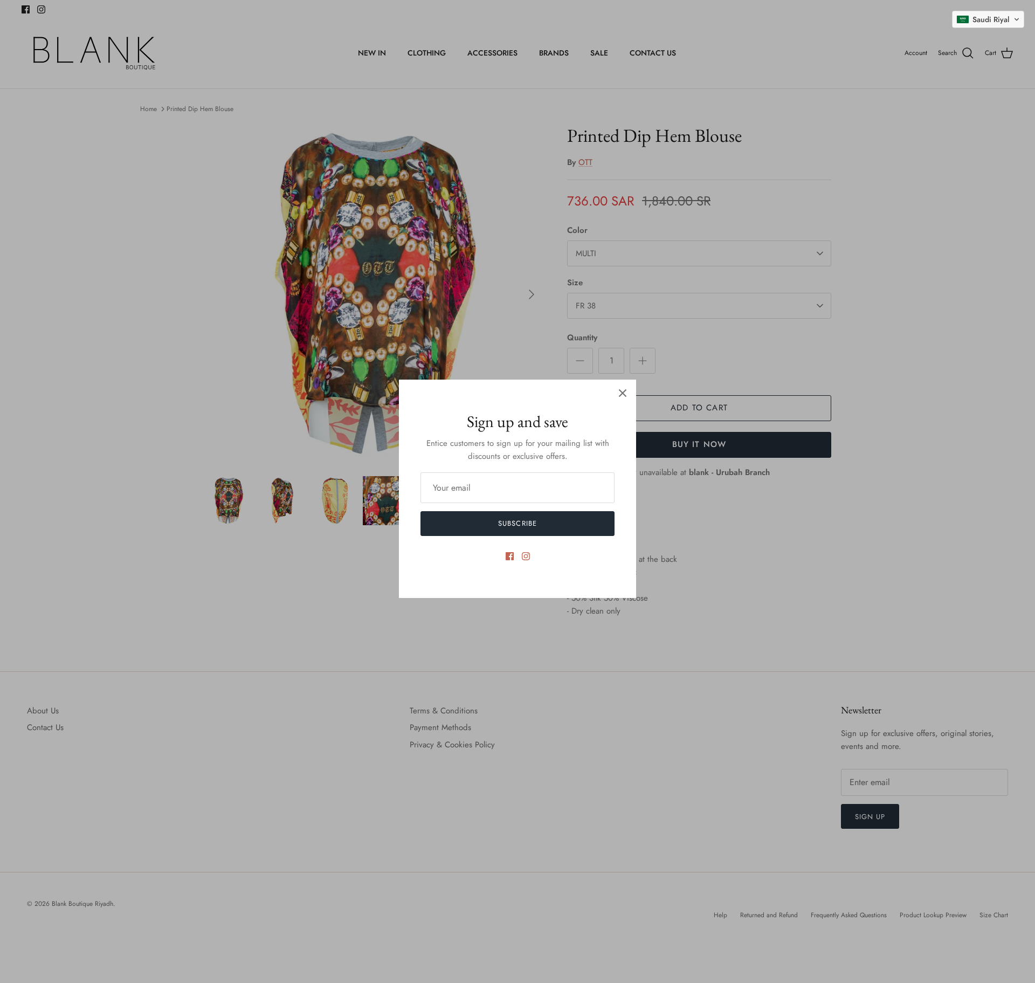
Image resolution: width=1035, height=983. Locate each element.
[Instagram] (526, 556)
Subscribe (517, 523)
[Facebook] (510, 556)
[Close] (622, 393)
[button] (988, 19)
